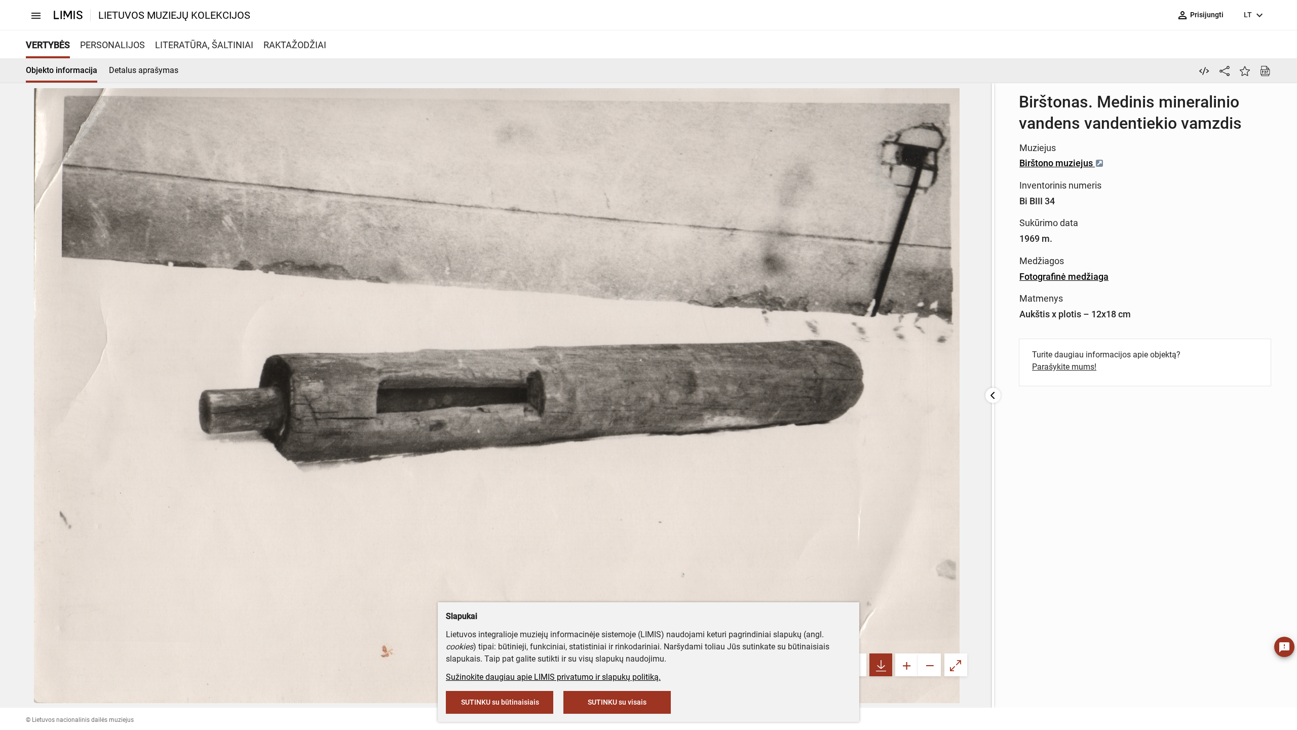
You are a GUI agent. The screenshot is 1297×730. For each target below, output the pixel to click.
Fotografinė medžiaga (1064, 276)
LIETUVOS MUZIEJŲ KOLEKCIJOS (174, 15)
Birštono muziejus (1057, 163)
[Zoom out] (929, 664)
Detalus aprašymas (143, 70)
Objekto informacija (61, 70)
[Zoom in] (906, 664)
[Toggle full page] (955, 664)
